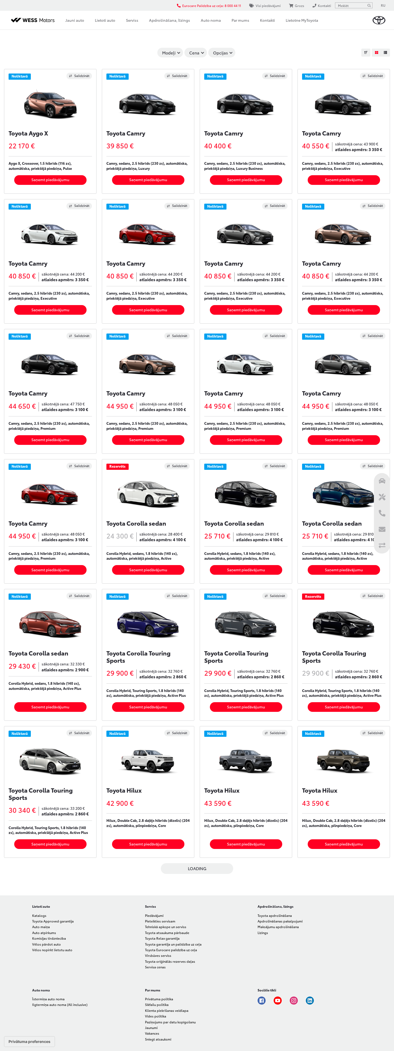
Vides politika (155, 1016)
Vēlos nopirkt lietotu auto (52, 949)
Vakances (152, 1033)
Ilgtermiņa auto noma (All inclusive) (59, 1004)
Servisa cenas (155, 967)
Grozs (299, 5)
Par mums (240, 20)
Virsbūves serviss (158, 955)
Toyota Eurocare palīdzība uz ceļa (171, 949)
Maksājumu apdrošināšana (278, 926)
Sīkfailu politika (157, 1004)
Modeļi (169, 53)
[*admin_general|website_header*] (379, 20)
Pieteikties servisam (160, 921)
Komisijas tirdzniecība (49, 938)
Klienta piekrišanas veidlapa (166, 1010)
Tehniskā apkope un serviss (165, 926)
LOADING (197, 868)
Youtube (278, 1001)
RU (383, 5)
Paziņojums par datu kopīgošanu (170, 1022)
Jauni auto (74, 20)
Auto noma (211, 20)
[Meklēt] (369, 5)
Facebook (262, 1001)
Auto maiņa (41, 926)
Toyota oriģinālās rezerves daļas (170, 961)
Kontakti (267, 20)
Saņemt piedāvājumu (50, 179)
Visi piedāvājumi (268, 5)
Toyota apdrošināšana (275, 915)
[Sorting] (365, 53)
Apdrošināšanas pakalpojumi (280, 921)
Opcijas (220, 53)
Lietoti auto (105, 20)
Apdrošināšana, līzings (169, 20)
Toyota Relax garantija (162, 938)
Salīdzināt (82, 75)
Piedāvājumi (154, 915)
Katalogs (39, 915)
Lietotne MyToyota (302, 20)
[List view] (385, 53)
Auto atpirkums (44, 932)
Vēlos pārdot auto (46, 944)
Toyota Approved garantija (53, 921)
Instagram (294, 1001)
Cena (194, 53)
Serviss (132, 20)
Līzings (263, 932)
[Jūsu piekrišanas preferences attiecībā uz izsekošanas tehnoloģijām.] (29, 1042)
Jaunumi (151, 1027)
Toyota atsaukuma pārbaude (167, 932)
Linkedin (310, 1001)
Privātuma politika (159, 999)
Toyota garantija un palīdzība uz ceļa (173, 944)
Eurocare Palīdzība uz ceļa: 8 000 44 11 (211, 5)
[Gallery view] (376, 53)
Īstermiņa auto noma (48, 999)
